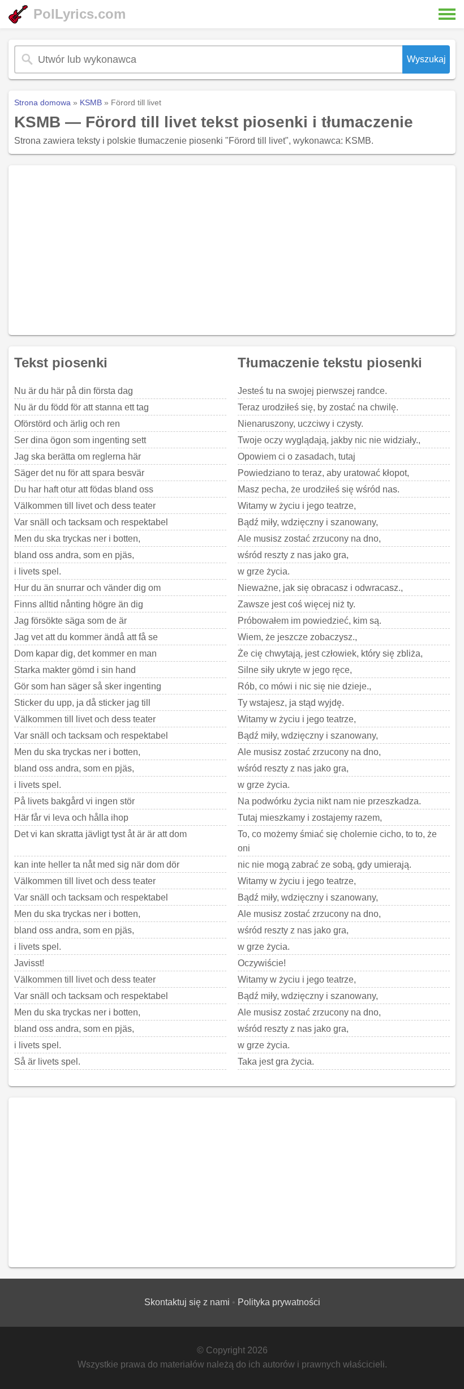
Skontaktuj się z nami (187, 1302)
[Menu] (447, 14)
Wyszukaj (426, 59)
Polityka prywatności (279, 1302)
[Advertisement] (232, 250)
